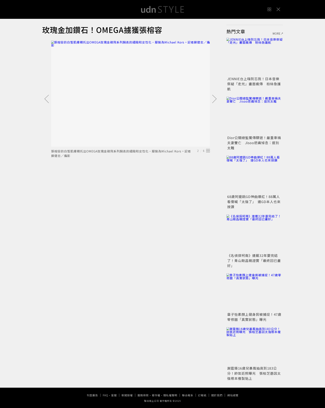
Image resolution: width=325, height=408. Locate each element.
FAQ (105, 395)
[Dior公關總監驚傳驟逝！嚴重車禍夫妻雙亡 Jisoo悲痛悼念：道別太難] (254, 115)
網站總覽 (232, 395)
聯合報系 (187, 395)
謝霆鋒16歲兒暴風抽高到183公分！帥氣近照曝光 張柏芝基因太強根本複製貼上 (254, 373)
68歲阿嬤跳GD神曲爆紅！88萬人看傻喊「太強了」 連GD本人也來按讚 (254, 201)
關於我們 (216, 395)
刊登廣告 (92, 395)
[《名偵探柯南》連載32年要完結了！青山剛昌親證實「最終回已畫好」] (254, 233)
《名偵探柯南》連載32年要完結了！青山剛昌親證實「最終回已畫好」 (254, 260)
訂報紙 (202, 395)
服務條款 (143, 395)
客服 (114, 395)
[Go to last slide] (46, 99)
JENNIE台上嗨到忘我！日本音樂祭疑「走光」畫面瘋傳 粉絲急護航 (254, 83)
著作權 (156, 395)
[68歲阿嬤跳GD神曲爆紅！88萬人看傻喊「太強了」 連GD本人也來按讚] (254, 174)
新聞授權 (127, 395)
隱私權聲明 (170, 395)
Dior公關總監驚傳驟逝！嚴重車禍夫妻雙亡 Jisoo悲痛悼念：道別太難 (254, 142)
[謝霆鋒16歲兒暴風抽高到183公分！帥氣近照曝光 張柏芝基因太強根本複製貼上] (254, 346)
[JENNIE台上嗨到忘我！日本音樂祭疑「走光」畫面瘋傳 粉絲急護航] (254, 56)
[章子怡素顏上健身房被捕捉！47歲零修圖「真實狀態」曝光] (254, 292)
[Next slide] (214, 99)
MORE (277, 33)
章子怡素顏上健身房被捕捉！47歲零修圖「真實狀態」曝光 (254, 317)
